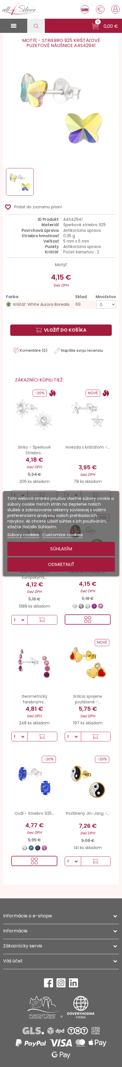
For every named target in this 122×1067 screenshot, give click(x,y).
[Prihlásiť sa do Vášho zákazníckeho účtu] (115, 8)
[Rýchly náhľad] (88, 619)
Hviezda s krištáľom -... (88, 447)
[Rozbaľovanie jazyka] (85, 9)
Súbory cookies (23, 535)
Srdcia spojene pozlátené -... (87, 699)
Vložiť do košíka (65, 330)
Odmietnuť (61, 564)
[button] (105, 26)
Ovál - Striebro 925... (34, 813)
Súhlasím (61, 549)
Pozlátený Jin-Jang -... (88, 813)
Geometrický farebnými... (34, 699)
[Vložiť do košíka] (42, 619)
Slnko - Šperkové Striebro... (34, 450)
